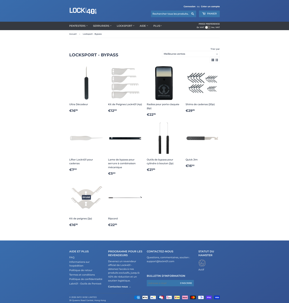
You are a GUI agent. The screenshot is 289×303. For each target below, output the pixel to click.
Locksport (125, 25)
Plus (156, 25)
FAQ (71, 257)
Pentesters (77, 25)
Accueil (73, 34)
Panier (212, 13)
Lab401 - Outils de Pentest (85, 283)
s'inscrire (186, 283)
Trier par (215, 49)
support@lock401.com (160, 261)
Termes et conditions (82, 274)
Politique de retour (80, 270)
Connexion (190, 6)
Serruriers (101, 25)
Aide (143, 25)
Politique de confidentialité (85, 279)
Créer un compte (210, 6)
